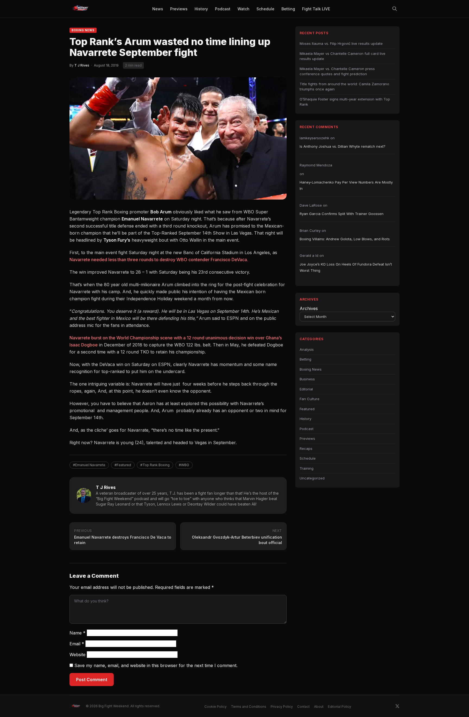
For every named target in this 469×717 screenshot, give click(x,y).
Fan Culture (309, 399)
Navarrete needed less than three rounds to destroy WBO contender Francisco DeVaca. (158, 259)
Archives (309, 308)
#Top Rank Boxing (155, 465)
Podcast (306, 429)
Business (307, 379)
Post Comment (91, 679)
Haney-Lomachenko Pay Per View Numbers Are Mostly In (346, 185)
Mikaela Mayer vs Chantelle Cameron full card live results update (342, 56)
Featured (307, 409)
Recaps (306, 448)
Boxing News (83, 30)
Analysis (307, 349)
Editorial (306, 389)
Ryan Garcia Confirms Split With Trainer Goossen (342, 213)
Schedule (308, 458)
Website (77, 654)
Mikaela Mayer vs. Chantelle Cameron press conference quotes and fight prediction (337, 71)
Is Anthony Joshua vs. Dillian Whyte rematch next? (342, 146)
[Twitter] (397, 706)
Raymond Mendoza (316, 165)
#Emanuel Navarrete (89, 465)
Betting (305, 359)
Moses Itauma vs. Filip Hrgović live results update (341, 43)
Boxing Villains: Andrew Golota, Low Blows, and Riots (345, 239)
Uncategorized (312, 478)
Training (306, 468)
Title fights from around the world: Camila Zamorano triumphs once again (344, 86)
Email (76, 643)
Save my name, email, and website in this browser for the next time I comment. (155, 665)
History (305, 418)
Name (77, 633)
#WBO (184, 465)
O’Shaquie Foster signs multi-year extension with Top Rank (345, 102)
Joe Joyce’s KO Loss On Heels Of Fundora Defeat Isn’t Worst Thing (346, 267)
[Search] (395, 9)
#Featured (123, 465)
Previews (307, 438)
